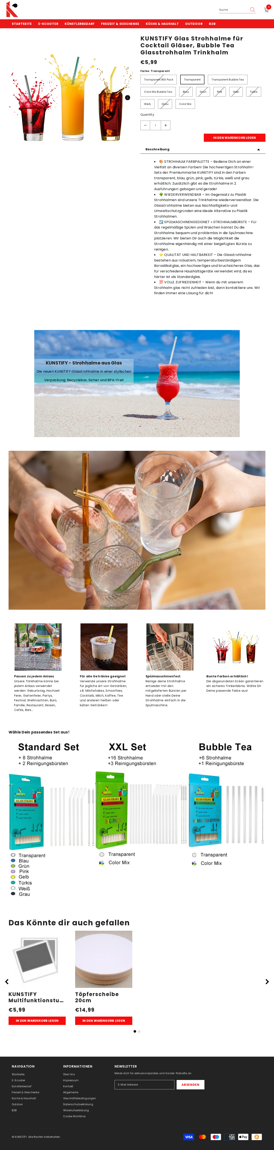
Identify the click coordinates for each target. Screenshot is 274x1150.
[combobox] (233, 10)
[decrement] (145, 125)
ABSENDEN (191, 1085)
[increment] (165, 125)
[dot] (135, 1031)
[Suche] (237, 10)
